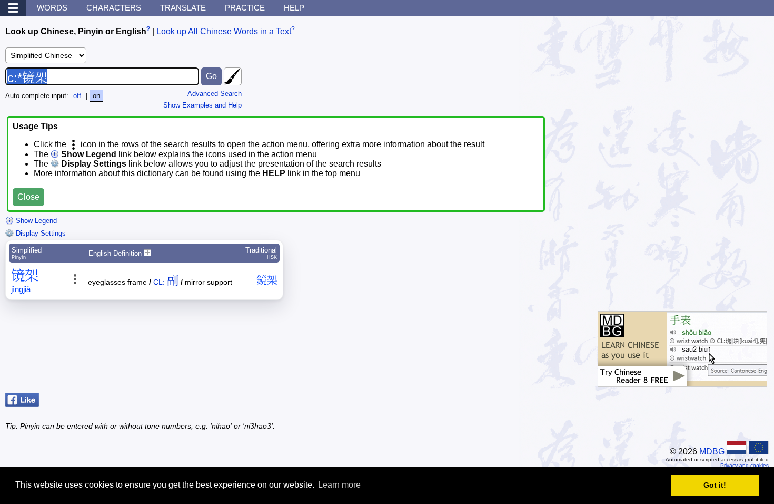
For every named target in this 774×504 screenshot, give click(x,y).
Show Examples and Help (202, 105)
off (77, 96)
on (96, 96)
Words (52, 7)
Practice (245, 7)
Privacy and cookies (744, 465)
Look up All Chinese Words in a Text (223, 31)
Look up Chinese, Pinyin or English (75, 31)
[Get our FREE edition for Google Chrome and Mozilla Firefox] (682, 381)
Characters (113, 7)
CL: (159, 282)
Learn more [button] (339, 484)
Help (294, 7)
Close (28, 196)
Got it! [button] (714, 485)
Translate (183, 7)
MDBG (712, 451)
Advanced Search (214, 94)
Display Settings (40, 233)
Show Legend (35, 221)
